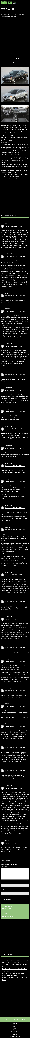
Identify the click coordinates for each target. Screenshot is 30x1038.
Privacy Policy (15, 1031)
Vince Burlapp (6, 14)
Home (6, 1019)
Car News (12, 1019)
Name (2, 882)
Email (2, 890)
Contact (15, 1026)
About (15, 1023)
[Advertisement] (15, 36)
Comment (4, 867)
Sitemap (15, 1034)
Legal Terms (15, 1029)
